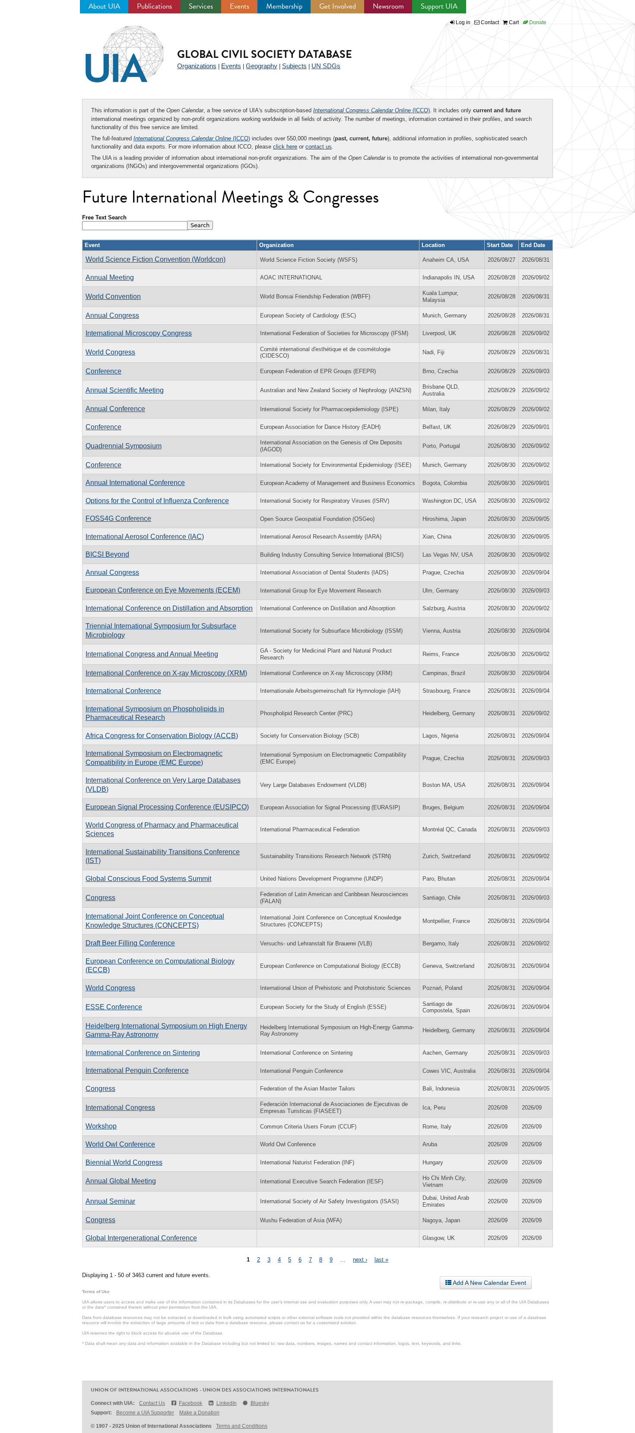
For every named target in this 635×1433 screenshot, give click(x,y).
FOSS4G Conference (118, 518)
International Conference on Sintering (143, 1052)
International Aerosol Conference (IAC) (145, 536)
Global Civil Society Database (264, 54)
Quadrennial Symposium (124, 446)
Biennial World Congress (124, 1162)
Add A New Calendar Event (488, 1282)
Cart (513, 22)
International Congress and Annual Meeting (152, 654)
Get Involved (337, 6)
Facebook (190, 1403)
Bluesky (260, 1403)
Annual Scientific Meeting (125, 390)
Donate (537, 22)
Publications (154, 6)
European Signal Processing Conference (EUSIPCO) (167, 807)
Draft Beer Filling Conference (130, 943)
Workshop (101, 1126)
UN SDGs (325, 66)
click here (285, 146)
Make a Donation (199, 1413)
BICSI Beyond (107, 554)
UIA (114, 49)
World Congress (110, 352)
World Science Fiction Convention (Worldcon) (155, 259)
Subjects (294, 66)
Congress (100, 897)
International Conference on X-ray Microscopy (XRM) (166, 673)
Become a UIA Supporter (145, 1413)
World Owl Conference (120, 1144)
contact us (318, 146)
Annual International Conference (135, 482)
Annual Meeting (110, 277)
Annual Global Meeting (121, 1181)
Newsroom (388, 6)
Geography (261, 66)
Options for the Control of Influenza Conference (157, 500)
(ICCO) (371, 110)
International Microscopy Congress (139, 333)
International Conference (123, 690)
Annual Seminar (110, 1201)
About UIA (104, 6)
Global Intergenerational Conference (141, 1238)
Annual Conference (115, 408)
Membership (284, 6)
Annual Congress (112, 315)
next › (360, 1259)
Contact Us (152, 1403)
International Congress (120, 1107)
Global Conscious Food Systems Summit (148, 878)
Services (201, 6)
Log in (463, 22)
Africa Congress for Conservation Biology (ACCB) (162, 735)
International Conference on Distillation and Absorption (169, 608)
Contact (489, 22)
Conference (103, 371)
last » (381, 1259)
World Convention (113, 296)
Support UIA (439, 6)
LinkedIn (226, 1403)
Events (239, 6)
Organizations (196, 66)
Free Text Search (104, 217)
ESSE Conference (114, 1007)
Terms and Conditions (241, 1426)
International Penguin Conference (137, 1070)
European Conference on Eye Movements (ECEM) (163, 590)
